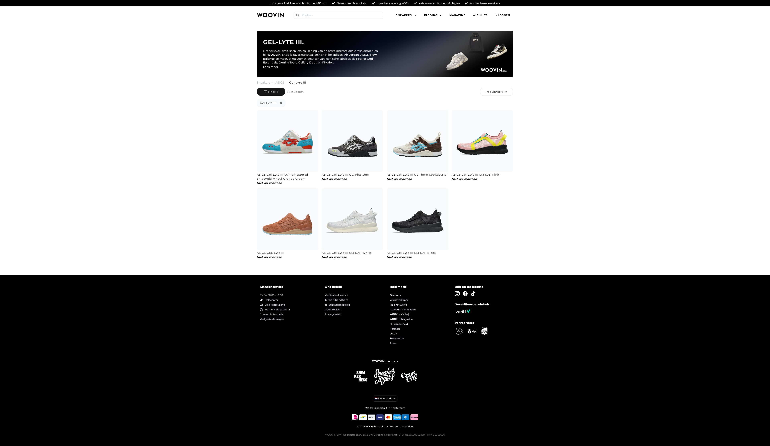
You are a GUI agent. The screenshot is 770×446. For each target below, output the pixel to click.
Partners (395, 328)
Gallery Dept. (307, 62)
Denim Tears (288, 62)
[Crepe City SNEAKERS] (409, 376)
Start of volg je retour (277, 309)
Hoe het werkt (398, 304)
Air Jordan (351, 54)
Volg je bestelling (275, 304)
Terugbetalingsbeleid (337, 304)
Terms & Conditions (336, 299)
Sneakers (264, 82)
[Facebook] (465, 293)
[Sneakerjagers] (385, 376)
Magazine (457, 15)
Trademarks (397, 338)
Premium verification (403, 309)
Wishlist (480, 15)
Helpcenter (271, 299)
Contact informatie (271, 314)
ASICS (364, 54)
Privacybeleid (333, 314)
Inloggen (502, 15)
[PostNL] (459, 331)
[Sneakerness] (361, 376)
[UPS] (484, 331)
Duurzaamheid (399, 323)
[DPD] (472, 331)
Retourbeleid (332, 309)
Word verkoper (399, 299)
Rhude (327, 62)
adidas (338, 54)
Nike (328, 54)
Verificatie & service (336, 295)
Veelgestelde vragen (272, 319)
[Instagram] (457, 293)
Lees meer (270, 67)
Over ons (395, 295)
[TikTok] (473, 293)
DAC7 (393, 333)
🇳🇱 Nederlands (383, 398)
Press (393, 343)
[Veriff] (463, 311)
